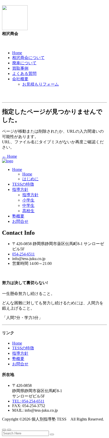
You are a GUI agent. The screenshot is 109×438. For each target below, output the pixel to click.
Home (17, 53)
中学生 (28, 205)
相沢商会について (28, 57)
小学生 (28, 200)
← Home (9, 156)
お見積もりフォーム (40, 84)
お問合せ (20, 221)
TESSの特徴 (23, 184)
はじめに (30, 179)
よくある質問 (24, 73)
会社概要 (20, 79)
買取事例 (20, 68)
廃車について (24, 63)
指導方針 (20, 189)
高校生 (28, 211)
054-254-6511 (23, 254)
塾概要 (18, 216)
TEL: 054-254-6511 (28, 401)
